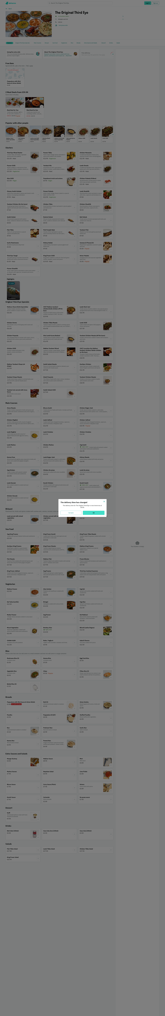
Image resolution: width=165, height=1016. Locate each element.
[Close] (104, 501)
